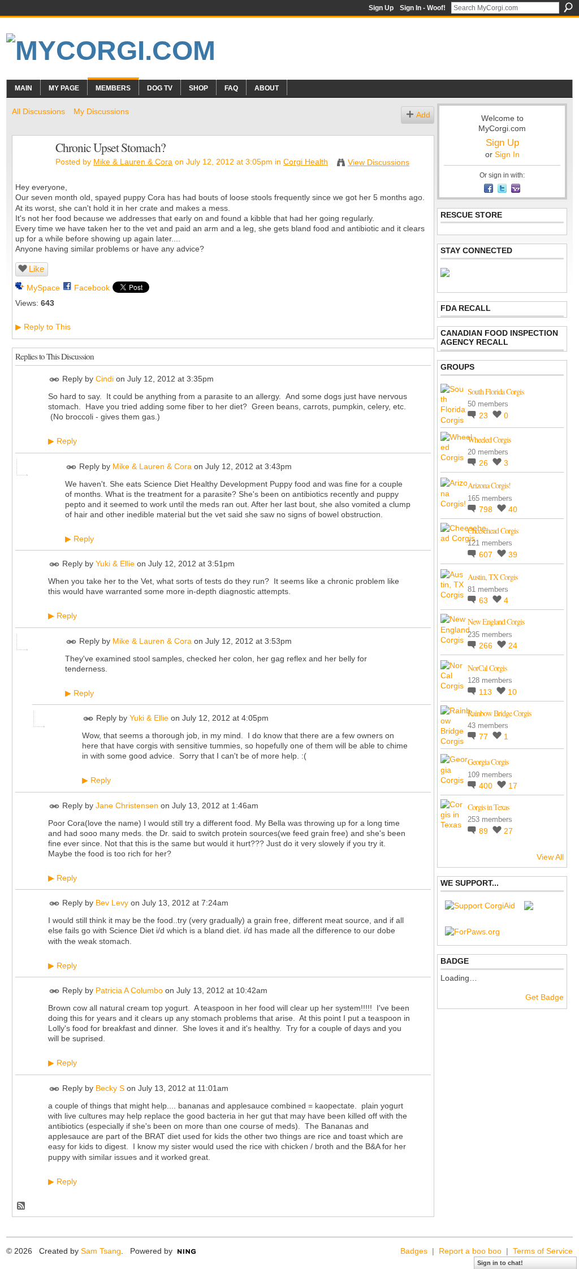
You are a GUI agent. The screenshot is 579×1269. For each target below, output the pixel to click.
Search (568, 7)
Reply (62, 440)
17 (512, 785)
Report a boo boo (470, 1250)
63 (484, 600)
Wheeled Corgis (489, 439)
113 (486, 691)
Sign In (507, 154)
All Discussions (38, 111)
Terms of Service (543, 1250)
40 (512, 509)
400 (487, 785)
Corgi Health (305, 161)
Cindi (105, 378)
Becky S (110, 1088)
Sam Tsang (101, 1250)
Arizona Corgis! (489, 485)
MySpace (43, 287)
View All (550, 856)
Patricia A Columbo (129, 990)
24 (512, 645)
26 (484, 462)
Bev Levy (112, 903)
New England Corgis (496, 621)
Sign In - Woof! (423, 8)
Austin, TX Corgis (492, 576)
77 (484, 736)
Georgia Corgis (488, 761)
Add (423, 114)
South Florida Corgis (496, 391)
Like (36, 269)
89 (484, 830)
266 (487, 645)
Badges (413, 1250)
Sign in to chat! (500, 1262)
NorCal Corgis (487, 667)
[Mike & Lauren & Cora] (30, 171)
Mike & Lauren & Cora (132, 161)
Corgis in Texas (488, 807)
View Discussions (378, 162)
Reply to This (43, 326)
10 (512, 691)
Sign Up (381, 8)
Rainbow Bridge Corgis (499, 713)
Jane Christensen (127, 805)
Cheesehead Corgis (493, 530)
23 (484, 415)
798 (487, 509)
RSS (21, 1206)
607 (487, 554)
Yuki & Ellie (115, 564)
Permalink (54, 379)
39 (512, 554)
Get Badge (544, 997)
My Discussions (101, 111)
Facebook (92, 287)
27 (508, 830)
